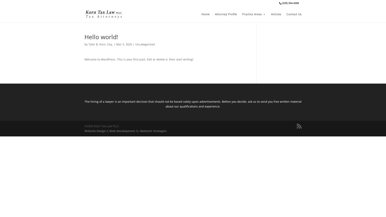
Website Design (95, 131)
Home (205, 14)
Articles (276, 14)
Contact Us (294, 14)
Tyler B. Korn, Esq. (100, 44)
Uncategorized (145, 44)
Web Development (122, 131)
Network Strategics (153, 131)
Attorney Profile (226, 14)
